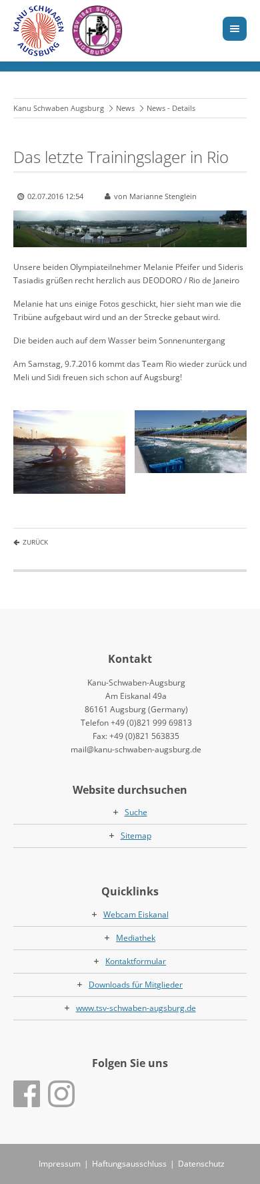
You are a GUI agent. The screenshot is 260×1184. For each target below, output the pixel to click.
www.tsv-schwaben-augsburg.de (136, 1008)
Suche (136, 812)
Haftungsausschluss (129, 1163)
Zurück (35, 542)
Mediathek (135, 937)
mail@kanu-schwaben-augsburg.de (136, 749)
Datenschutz (201, 1163)
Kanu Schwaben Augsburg (58, 108)
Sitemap (136, 835)
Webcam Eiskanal (136, 914)
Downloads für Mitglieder (136, 984)
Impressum (60, 1163)
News (125, 108)
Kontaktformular (135, 961)
